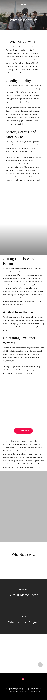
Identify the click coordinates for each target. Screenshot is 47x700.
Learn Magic (12, 14)
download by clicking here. (28, 354)
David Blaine (10, 56)
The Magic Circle (26, 151)
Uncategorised (34, 14)
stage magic (13, 278)
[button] (4, 4)
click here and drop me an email (30, 467)
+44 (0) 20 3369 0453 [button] (15, 656)
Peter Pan (13, 124)
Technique (23, 14)
